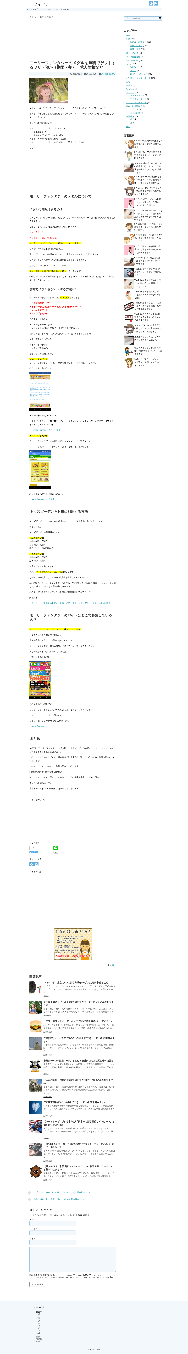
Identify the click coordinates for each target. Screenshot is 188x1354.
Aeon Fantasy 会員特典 (42, 499)
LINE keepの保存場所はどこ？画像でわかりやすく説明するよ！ (148, 144)
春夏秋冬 (130, 116)
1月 (39, 1333)
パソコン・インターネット (138, 78)
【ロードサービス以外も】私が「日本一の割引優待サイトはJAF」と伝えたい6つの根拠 (69, 603)
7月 (39, 1319)
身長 (128, 127)
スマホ (129, 64)
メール (33, 1229)
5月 (39, 1323)
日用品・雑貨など (138, 42)
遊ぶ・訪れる (132, 53)
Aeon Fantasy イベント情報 (47, 430)
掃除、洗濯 (135, 49)
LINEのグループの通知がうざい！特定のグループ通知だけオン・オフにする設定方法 (147, 180)
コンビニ (130, 92)
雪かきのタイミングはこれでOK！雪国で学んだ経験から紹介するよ (148, 351)
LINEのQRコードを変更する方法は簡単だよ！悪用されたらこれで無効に (148, 238)
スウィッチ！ (41, 4)
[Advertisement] (72, 39)
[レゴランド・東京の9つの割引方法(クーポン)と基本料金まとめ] (35, 987)
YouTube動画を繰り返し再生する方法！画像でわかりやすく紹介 (147, 294)
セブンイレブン (137, 95)
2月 (39, 1330)
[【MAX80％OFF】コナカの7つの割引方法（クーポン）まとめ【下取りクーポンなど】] (35, 1149)
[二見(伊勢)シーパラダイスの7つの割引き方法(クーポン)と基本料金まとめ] (35, 1043)
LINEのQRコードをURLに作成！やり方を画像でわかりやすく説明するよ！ (147, 249)
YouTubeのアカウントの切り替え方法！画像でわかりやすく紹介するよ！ (147, 317)
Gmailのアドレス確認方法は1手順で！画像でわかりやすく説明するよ (147, 261)
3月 (39, 1328)
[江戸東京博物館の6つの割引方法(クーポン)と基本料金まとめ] (35, 1107)
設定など (134, 67)
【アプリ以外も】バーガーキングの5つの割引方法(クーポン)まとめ (78, 1021)
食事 (128, 35)
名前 (32, 1219)
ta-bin (112, 965)
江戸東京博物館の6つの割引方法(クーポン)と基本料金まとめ (74, 1102)
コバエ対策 (135, 113)
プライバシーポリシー (49, 9)
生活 (128, 39)
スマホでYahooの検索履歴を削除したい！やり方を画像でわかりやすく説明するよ (147, 328)
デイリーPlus (132, 60)
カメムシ (134, 109)
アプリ (133, 70)
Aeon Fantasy (37, 726)
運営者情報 (65, 9)
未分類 (129, 85)
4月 (39, 1326)
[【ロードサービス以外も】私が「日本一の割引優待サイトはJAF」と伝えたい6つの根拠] (35, 1126)
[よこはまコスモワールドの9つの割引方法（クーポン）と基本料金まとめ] (35, 1007)
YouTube (130, 89)
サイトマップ (32, 9)
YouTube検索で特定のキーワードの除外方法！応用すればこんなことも (147, 283)
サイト (32, 1238)
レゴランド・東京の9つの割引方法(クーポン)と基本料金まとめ (75, 982)
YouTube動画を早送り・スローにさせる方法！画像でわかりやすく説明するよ (147, 306)
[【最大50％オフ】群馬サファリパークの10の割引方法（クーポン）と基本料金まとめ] (35, 1171)
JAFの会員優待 (108, 74)
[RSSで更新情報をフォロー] (156, 3)
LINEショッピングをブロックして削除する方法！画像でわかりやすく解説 (147, 191)
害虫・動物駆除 (133, 106)
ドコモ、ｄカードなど (136, 103)
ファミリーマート (138, 99)
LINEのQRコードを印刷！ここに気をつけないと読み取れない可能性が (148, 227)
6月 (39, 1321)
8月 (39, 1317)
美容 (128, 82)
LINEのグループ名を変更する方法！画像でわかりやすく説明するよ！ (147, 155)
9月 (39, 1314)
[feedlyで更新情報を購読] (151, 3)
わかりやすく (136, 45)
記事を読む (47, 996)
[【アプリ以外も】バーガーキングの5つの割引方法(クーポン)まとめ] (35, 1026)
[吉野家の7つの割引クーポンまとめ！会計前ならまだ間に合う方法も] (35, 1065)
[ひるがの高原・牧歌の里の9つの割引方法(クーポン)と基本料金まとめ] (35, 1085)
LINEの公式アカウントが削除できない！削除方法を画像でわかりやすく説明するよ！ (147, 202)
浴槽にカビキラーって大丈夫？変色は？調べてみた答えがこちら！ (147, 362)
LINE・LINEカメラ (139, 74)
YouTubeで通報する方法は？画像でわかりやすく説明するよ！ (147, 272)
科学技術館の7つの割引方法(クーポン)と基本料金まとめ (59, 1199)
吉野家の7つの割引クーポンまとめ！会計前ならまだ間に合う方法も (78, 1060)
